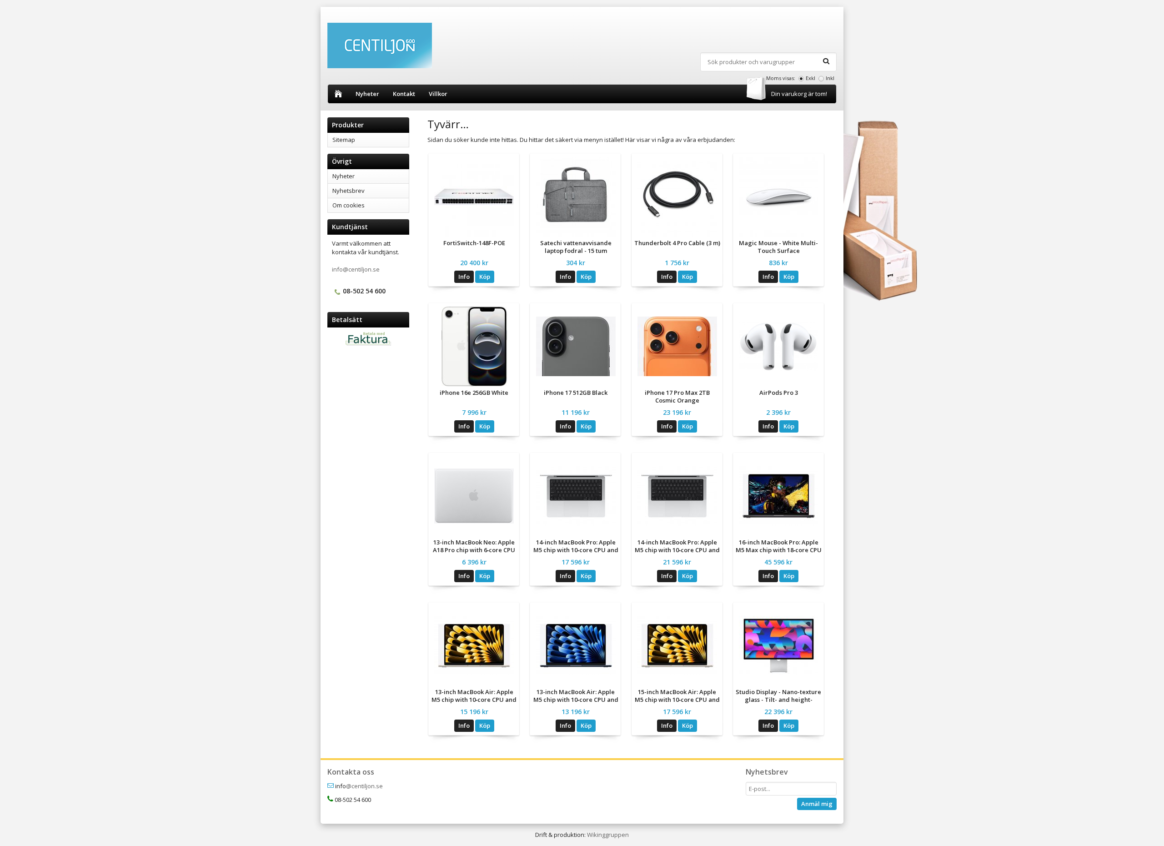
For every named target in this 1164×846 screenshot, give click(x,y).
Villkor (438, 94)
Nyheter (367, 94)
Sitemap (343, 140)
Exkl (810, 78)
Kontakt (404, 94)
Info (464, 276)
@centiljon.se (364, 786)
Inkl (830, 78)
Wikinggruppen (608, 835)
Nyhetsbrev (348, 190)
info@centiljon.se (356, 269)
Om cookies (348, 205)
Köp (484, 276)
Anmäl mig (817, 804)
